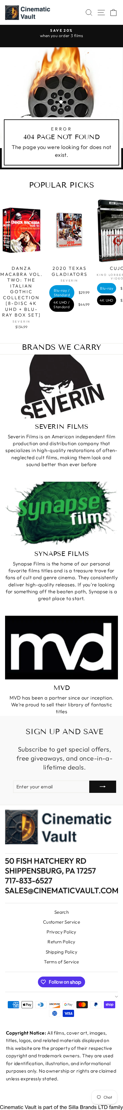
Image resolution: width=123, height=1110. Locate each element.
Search (61, 912)
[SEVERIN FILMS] (61, 386)
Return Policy (61, 942)
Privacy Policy (61, 932)
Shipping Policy (61, 952)
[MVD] (61, 647)
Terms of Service (61, 962)
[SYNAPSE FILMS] (61, 513)
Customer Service (61, 922)
